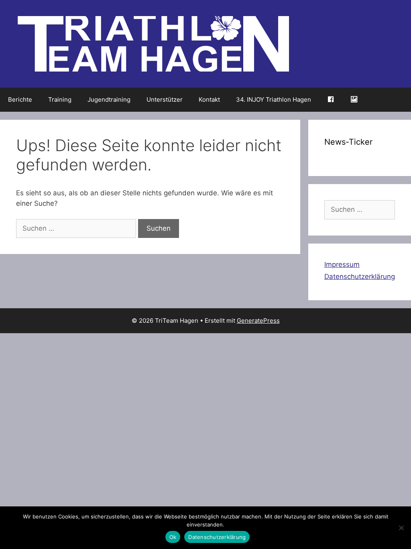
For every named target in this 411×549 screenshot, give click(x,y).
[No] (401, 528)
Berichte (20, 99)
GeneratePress (258, 320)
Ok (173, 537)
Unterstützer (164, 99)
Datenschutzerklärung (359, 276)
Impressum (342, 264)
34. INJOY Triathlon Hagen (273, 99)
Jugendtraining (108, 99)
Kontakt (209, 99)
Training (59, 99)
